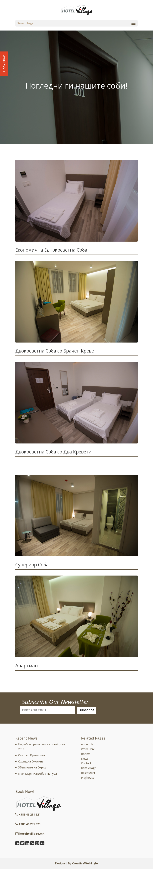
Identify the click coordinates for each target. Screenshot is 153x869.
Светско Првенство (31, 755)
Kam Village (88, 768)
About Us (87, 744)
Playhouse (87, 777)
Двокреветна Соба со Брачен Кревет (55, 351)
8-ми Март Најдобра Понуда (37, 773)
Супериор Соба (32, 564)
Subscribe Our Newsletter (55, 702)
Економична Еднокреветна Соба (51, 250)
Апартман (26, 665)
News (84, 758)
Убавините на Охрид (32, 767)
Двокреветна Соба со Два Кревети (53, 451)
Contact (86, 763)
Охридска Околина (30, 761)
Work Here (88, 749)
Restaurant (88, 773)
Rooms (85, 754)
